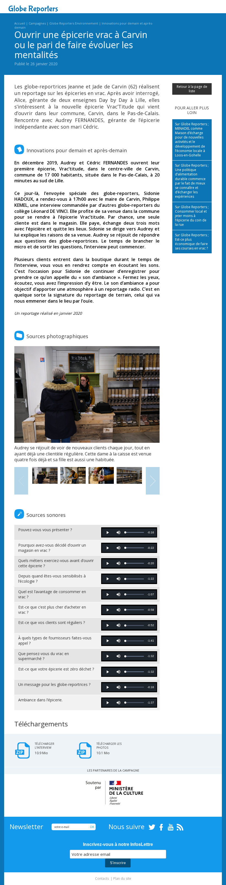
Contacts (102, 878)
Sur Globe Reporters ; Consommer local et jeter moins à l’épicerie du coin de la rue (192, 216)
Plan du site (122, 878)
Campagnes (37, 23)
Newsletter (26, 826)
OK (92, 827)
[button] (107, 532)
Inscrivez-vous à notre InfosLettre (118, 844)
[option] (87, 404)
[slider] (134, 532)
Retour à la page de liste (192, 88)
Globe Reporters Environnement (73, 23)
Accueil (19, 23)
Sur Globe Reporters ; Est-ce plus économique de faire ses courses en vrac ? (192, 242)
